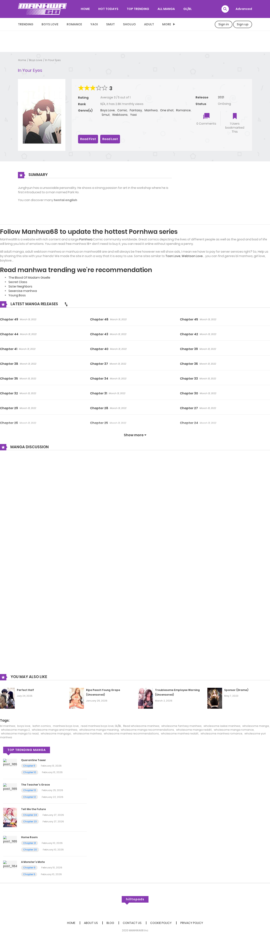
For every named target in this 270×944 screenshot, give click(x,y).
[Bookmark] (235, 116)
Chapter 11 (29, 765)
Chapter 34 (99, 378)
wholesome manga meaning (99, 729)
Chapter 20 (30, 849)
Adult (149, 24)
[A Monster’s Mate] (10, 864)
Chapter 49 (9, 319)
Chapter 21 (29, 843)
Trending (25, 24)
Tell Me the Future (33, 809)
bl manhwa (7, 726)
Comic (122, 110)
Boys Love (50, 24)
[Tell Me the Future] (10, 817)
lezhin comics (41, 726)
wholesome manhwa (87, 733)
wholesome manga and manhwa (54, 729)
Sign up (242, 24)
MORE (166, 24)
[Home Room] (10, 840)
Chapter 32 (9, 393)
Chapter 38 (9, 364)
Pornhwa (85, 239)
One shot (167, 110)
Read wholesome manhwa (141, 726)
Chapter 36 (189, 364)
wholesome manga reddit (194, 729)
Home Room (29, 837)
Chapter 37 (99, 364)
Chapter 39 (189, 349)
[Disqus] (135, 510)
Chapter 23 (30, 821)
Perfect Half (25, 690)
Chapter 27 (189, 408)
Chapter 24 (189, 423)
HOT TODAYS (108, 9)
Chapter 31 (98, 393)
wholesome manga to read (20, 733)
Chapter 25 (99, 423)
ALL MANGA (166, 9)
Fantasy (136, 110)
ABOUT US (91, 923)
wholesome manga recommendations (147, 729)
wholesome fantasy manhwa (181, 726)
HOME (85, 9)
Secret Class (17, 282)
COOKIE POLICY (161, 923)
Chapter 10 (29, 772)
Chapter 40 (99, 349)
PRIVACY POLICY (191, 923)
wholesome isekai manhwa (222, 726)
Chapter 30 (189, 393)
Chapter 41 (8, 349)
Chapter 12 (29, 797)
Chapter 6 (29, 867)
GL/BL (187, 9)
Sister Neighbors (20, 286)
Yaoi (94, 24)
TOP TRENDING (138, 9)
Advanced (244, 9)
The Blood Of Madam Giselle (29, 277)
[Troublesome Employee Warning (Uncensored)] (145, 698)
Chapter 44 (9, 334)
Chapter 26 (9, 423)
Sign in (223, 24)
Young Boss (17, 295)
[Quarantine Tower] (10, 762)
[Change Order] (66, 304)
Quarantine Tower (33, 760)
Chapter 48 (99, 319)
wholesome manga (255, 726)
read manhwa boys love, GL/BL (101, 726)
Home (22, 60)
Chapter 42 (189, 334)
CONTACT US (132, 923)
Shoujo (129, 24)
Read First (88, 139)
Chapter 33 (189, 378)
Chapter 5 (29, 874)
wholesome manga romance (234, 729)
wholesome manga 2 (15, 729)
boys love (23, 726)
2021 (221, 97)
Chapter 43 (99, 334)
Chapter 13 (29, 790)
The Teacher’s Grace (35, 784)
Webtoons (120, 115)
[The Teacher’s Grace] (10, 787)
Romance (74, 24)
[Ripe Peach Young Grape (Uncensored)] (76, 698)
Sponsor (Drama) (236, 690)
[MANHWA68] (42, 9)
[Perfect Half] (7, 698)
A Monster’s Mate (33, 862)
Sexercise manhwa (22, 291)
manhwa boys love (66, 726)
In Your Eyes (53, 60)
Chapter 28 (99, 408)
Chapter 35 (9, 378)
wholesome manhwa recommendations (131, 733)
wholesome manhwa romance (221, 733)
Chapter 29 (9, 408)
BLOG (110, 923)
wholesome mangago (56, 733)
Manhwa (151, 110)
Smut (110, 24)
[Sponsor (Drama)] (214, 698)
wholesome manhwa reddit (179, 733)
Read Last (110, 139)
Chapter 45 (189, 319)
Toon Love (172, 256)
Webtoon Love (192, 256)
